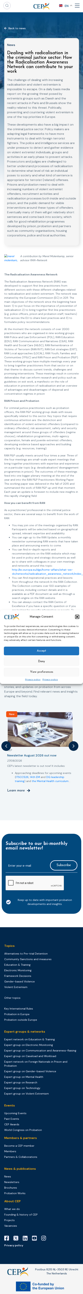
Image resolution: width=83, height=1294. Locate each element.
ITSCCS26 (22, 777)
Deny (41, 661)
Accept (41, 651)
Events (9, 1105)
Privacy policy (33, 679)
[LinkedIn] (26, 1238)
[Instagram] (45, 1238)
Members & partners (20, 1138)
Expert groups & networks (24, 1032)
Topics (9, 946)
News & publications (20, 1169)
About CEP (12, 1201)
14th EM (35, 777)
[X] (17, 1238)
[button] (77, 617)
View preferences (41, 672)
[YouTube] (36, 1238)
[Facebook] (8, 1238)
